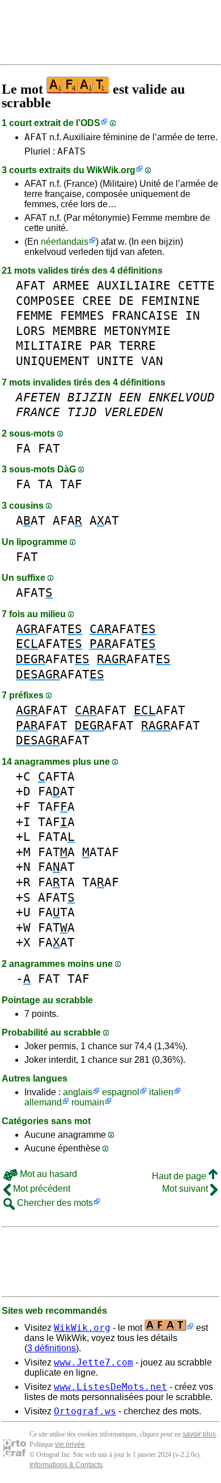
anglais (77, 1092)
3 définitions (51, 1348)
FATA (56, 837)
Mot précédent (40, 1188)
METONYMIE (137, 331)
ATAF (100, 852)
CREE (97, 301)
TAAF (100, 882)
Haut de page (180, 1176)
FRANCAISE (145, 315)
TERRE (137, 345)
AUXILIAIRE (134, 285)
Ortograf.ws (85, 1411)
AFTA (56, 776)
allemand (43, 1102)
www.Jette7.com (93, 1362)
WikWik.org (111, 170)
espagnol (120, 1092)
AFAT (35, 137)
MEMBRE (75, 331)
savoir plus (199, 1434)
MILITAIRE (49, 345)
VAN (152, 361)
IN (192, 315)
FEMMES (82, 315)
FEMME (34, 315)
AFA (67, 520)
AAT (30, 520)
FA (23, 448)
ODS (90, 123)
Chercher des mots (54, 1203)
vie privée (70, 1444)
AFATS (71, 151)
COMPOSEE (45, 301)
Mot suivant (186, 1188)
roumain (87, 1102)
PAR (101, 345)
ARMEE (71, 285)
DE (126, 301)
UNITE (115, 361)
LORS (30, 331)
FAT (49, 448)
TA (45, 484)
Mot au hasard (47, 1174)
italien (161, 1092)
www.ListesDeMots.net (110, 1386)
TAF (71, 484)
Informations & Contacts (66, 1465)
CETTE (196, 285)
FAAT (56, 791)
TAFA (56, 806)
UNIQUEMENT (53, 361)
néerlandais (64, 241)
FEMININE (170, 301)
